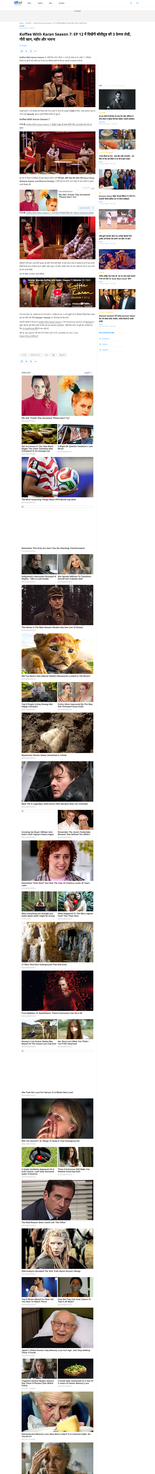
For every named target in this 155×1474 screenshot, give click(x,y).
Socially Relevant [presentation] (106, 152)
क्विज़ (50, 3)
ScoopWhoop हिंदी (30, 328)
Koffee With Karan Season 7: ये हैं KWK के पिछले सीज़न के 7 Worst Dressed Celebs (60, 212)
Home (22, 23)
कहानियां (40, 3)
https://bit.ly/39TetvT (29, 336)
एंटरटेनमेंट (28, 23)
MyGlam (88, 322)
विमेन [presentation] (100, 193)
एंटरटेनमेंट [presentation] (101, 272)
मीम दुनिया (61, 3)
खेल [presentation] (100, 232)
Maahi (101, 162)
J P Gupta (23, 45)
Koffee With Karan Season (50, 322)
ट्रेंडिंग (29, 3)
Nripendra (102, 122)
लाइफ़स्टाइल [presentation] (102, 113)
